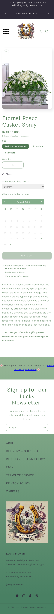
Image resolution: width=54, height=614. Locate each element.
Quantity (6, 159)
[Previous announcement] (5, 13)
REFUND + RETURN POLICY (25, 459)
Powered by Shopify (37, 607)
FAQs (9, 467)
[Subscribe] (44, 427)
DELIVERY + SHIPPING (22, 451)
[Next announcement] (48, 13)
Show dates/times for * (15, 181)
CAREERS (12, 491)
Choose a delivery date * (16, 194)
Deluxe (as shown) (15, 146)
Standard (10, 152)
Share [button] (9, 174)
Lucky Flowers (22, 607)
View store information (17, 276)
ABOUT (11, 443)
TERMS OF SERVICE (20, 475)
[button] (6, 31)
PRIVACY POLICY (18, 483)
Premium (38, 146)
